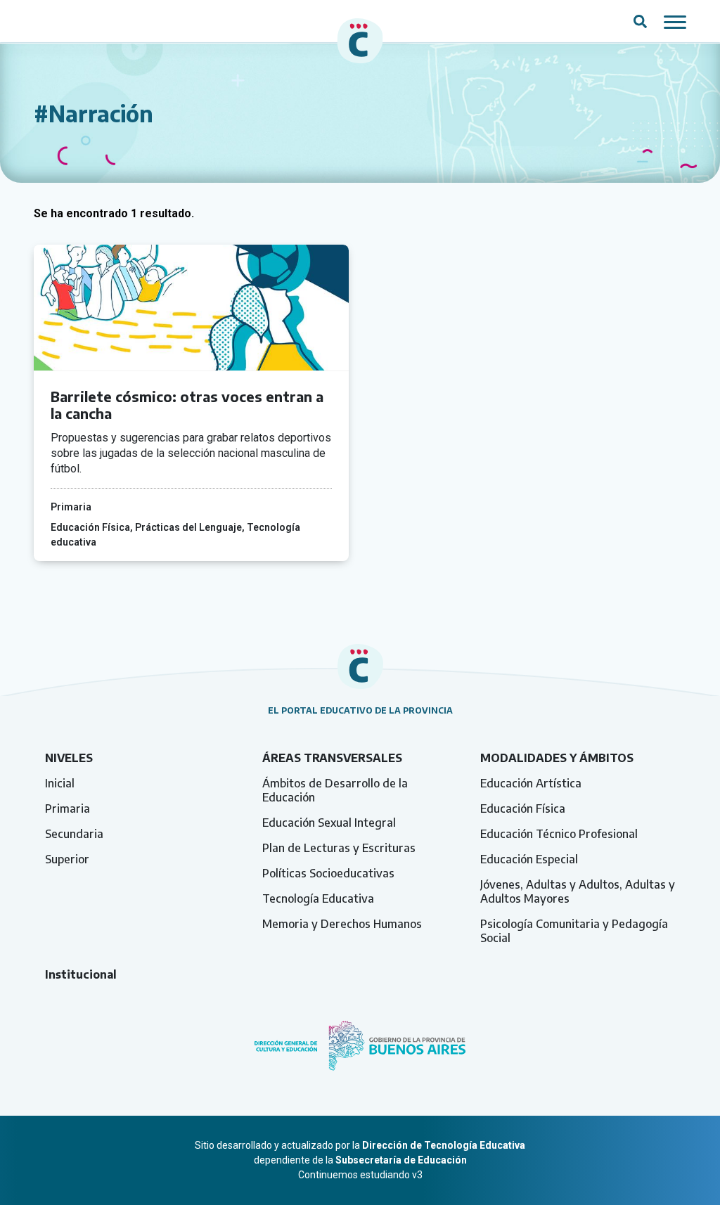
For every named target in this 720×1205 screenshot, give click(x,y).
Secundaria (74, 834)
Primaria (67, 808)
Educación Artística (530, 783)
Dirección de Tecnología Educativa (443, 1145)
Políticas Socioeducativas (328, 873)
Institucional (81, 974)
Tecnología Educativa (318, 898)
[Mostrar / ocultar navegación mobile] (675, 21)
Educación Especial (529, 859)
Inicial (60, 783)
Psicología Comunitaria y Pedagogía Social (574, 931)
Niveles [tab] (69, 758)
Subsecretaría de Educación (401, 1160)
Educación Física (522, 808)
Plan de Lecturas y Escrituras (339, 848)
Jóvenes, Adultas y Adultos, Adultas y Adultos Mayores (577, 891)
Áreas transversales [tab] (332, 758)
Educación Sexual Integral (329, 823)
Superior (67, 859)
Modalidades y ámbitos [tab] (557, 758)
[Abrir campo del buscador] (640, 21)
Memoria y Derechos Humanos (342, 924)
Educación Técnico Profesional (559, 834)
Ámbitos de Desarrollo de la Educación (335, 790)
